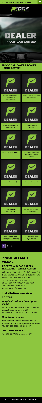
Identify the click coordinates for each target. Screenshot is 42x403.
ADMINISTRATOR (32, 400)
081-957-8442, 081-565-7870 (19, 280)
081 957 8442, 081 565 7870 (21, 283)
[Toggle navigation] (40, 2)
